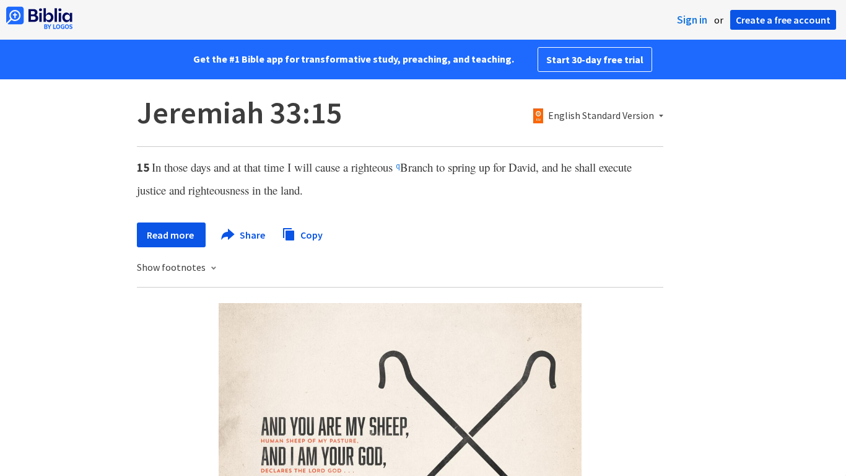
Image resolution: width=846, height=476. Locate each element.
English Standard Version (601, 115)
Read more (171, 235)
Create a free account (783, 20)
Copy (311, 234)
